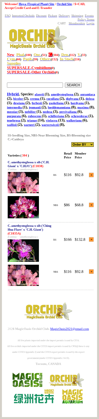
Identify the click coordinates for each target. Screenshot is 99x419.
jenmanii (35, 107)
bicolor (18, 98)
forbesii (37, 103)
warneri (29, 125)
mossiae (13, 112)
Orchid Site (64, 4)
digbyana (72, 98)
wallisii (12, 125)
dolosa (90, 98)
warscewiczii (51, 125)
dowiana (19, 103)
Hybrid (13, 94)
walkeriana (74, 120)
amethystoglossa (62, 94)
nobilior (31, 112)
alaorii (40, 94)
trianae (32, 120)
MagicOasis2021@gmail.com (69, 329)
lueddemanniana (59, 107)
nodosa (48, 112)
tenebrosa (14, 120)
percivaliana (68, 112)
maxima (83, 107)
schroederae (79, 116)
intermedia (15, 107)
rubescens (35, 116)
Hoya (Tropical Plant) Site (36, 4)
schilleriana (56, 116)
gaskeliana (56, 103)
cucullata (53, 98)
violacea (52, 120)
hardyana (78, 103)
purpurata (14, 116)
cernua (35, 98)
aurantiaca (87, 94)
